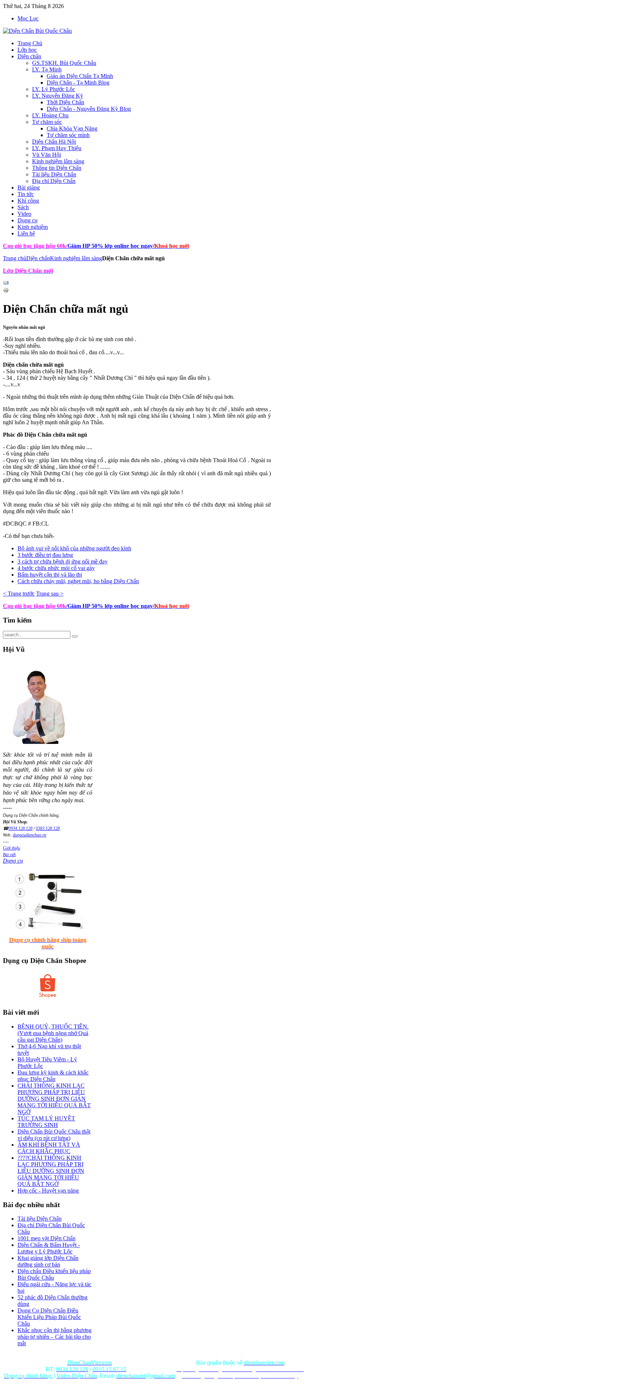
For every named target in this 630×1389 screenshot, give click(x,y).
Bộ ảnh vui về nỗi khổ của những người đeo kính (74, 548)
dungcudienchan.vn (29, 835)
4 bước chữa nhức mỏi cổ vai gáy (56, 568)
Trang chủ (14, 258)
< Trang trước (19, 593)
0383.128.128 (48, 828)
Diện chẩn (38, 258)
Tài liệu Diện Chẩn (40, 1219)
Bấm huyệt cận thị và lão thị (50, 574)
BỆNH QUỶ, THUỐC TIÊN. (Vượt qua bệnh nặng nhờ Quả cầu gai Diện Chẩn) (53, 1033)
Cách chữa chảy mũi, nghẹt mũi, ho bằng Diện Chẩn (78, 581)
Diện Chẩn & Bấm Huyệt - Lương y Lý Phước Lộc (49, 1248)
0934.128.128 (20, 828)
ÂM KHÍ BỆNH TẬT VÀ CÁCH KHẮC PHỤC (49, 1148)
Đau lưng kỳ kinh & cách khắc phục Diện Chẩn (53, 1075)
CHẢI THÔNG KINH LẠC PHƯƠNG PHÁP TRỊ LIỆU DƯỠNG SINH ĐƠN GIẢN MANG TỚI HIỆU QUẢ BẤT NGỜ (54, 1098)
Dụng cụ (13, 861)
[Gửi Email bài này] (6, 284)
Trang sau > (49, 593)
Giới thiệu (11, 848)
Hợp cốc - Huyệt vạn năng (48, 1190)
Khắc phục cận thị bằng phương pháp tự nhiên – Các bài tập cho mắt (55, 1336)
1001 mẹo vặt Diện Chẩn (46, 1238)
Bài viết (9, 854)
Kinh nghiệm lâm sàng (76, 258)
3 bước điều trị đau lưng (45, 555)
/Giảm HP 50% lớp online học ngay (109, 606)
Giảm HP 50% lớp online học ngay (109, 246)
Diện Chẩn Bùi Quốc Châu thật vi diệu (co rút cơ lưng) (54, 1134)
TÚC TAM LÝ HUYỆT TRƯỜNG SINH (46, 1121)
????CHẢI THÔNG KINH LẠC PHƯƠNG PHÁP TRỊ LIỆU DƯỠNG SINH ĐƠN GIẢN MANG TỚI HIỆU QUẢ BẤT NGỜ (51, 1171)
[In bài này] (6, 291)
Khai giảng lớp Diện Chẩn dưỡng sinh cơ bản (48, 1261)
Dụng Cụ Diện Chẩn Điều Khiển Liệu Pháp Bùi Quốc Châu (49, 1317)
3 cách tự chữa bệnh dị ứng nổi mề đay (63, 561)
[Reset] (75, 636)
